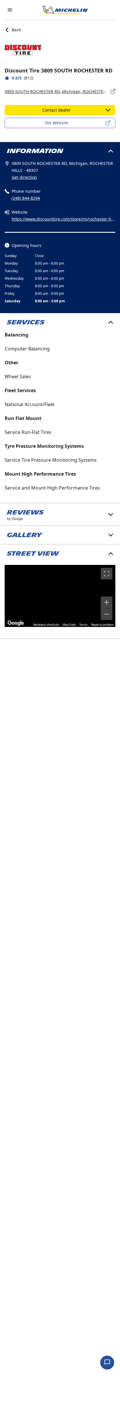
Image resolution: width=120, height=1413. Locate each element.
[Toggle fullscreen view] (106, 573)
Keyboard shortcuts (46, 624)
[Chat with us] (107, 1363)
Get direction (24, 177)
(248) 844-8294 (26, 198)
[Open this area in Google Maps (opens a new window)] (15, 623)
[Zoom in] (106, 602)
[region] (60, 596)
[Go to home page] (65, 10)
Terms (83, 624)
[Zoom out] (106, 614)
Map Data (69, 624)
